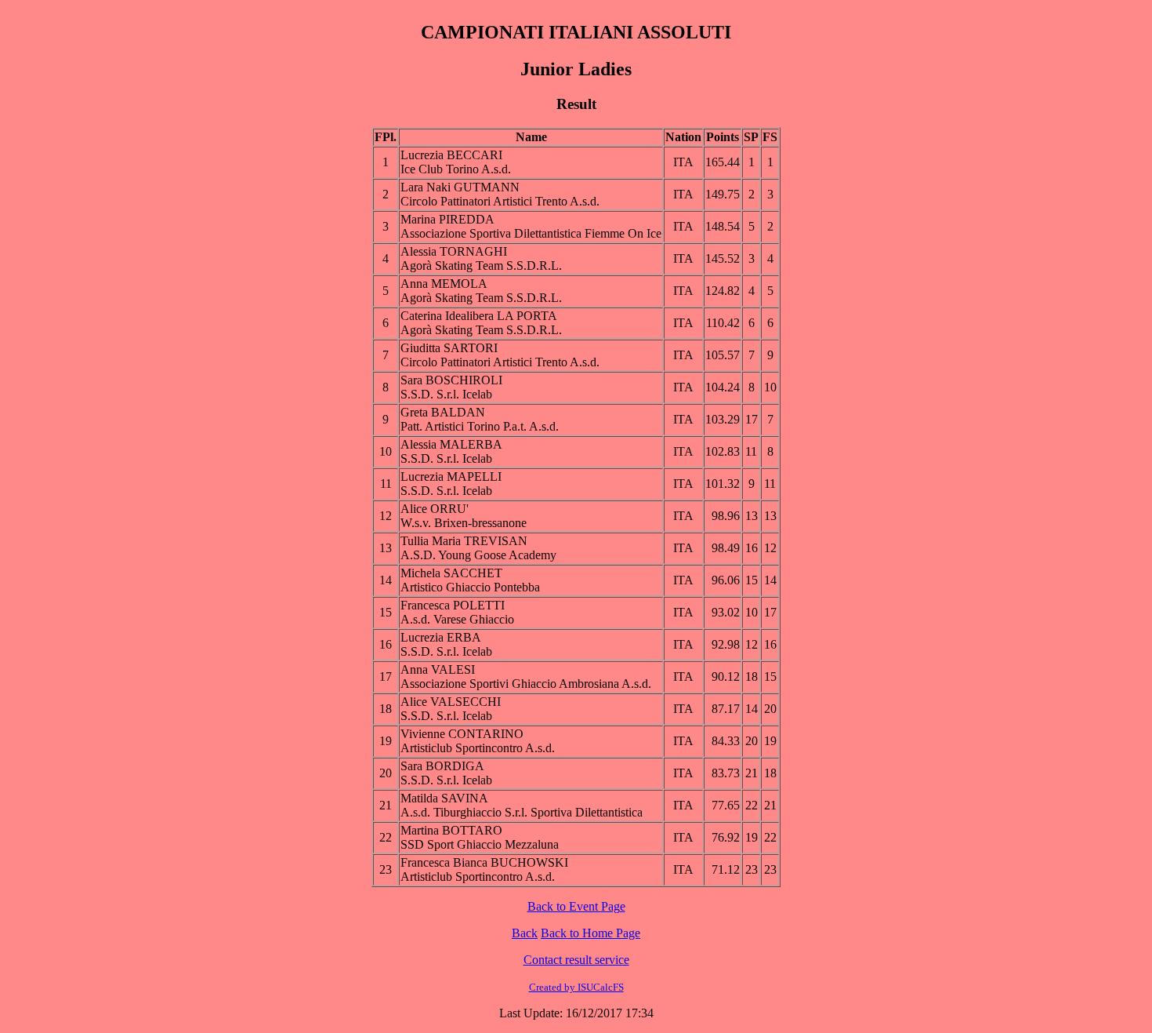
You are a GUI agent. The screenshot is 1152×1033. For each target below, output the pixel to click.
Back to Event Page (576, 906)
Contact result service (576, 959)
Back (525, 933)
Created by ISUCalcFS (576, 987)
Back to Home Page (590, 933)
